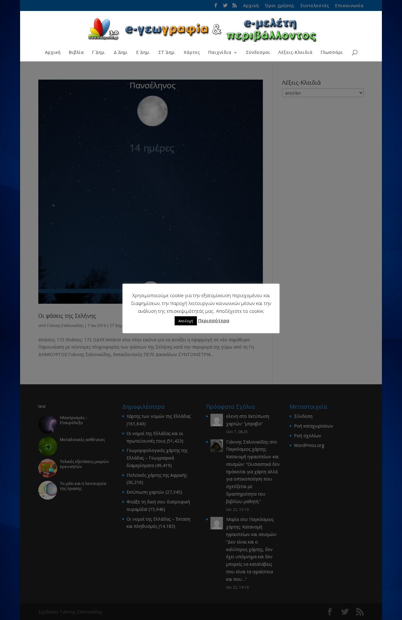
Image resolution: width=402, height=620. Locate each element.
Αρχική (53, 52)
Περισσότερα (213, 320)
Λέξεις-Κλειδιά (295, 52)
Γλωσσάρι (332, 52)
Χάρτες (192, 52)
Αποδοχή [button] (185, 320)
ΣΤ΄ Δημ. (167, 52)
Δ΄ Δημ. (121, 52)
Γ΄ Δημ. (99, 52)
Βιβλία (76, 52)
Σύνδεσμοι (258, 52)
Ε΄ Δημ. (143, 52)
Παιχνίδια (219, 52)
